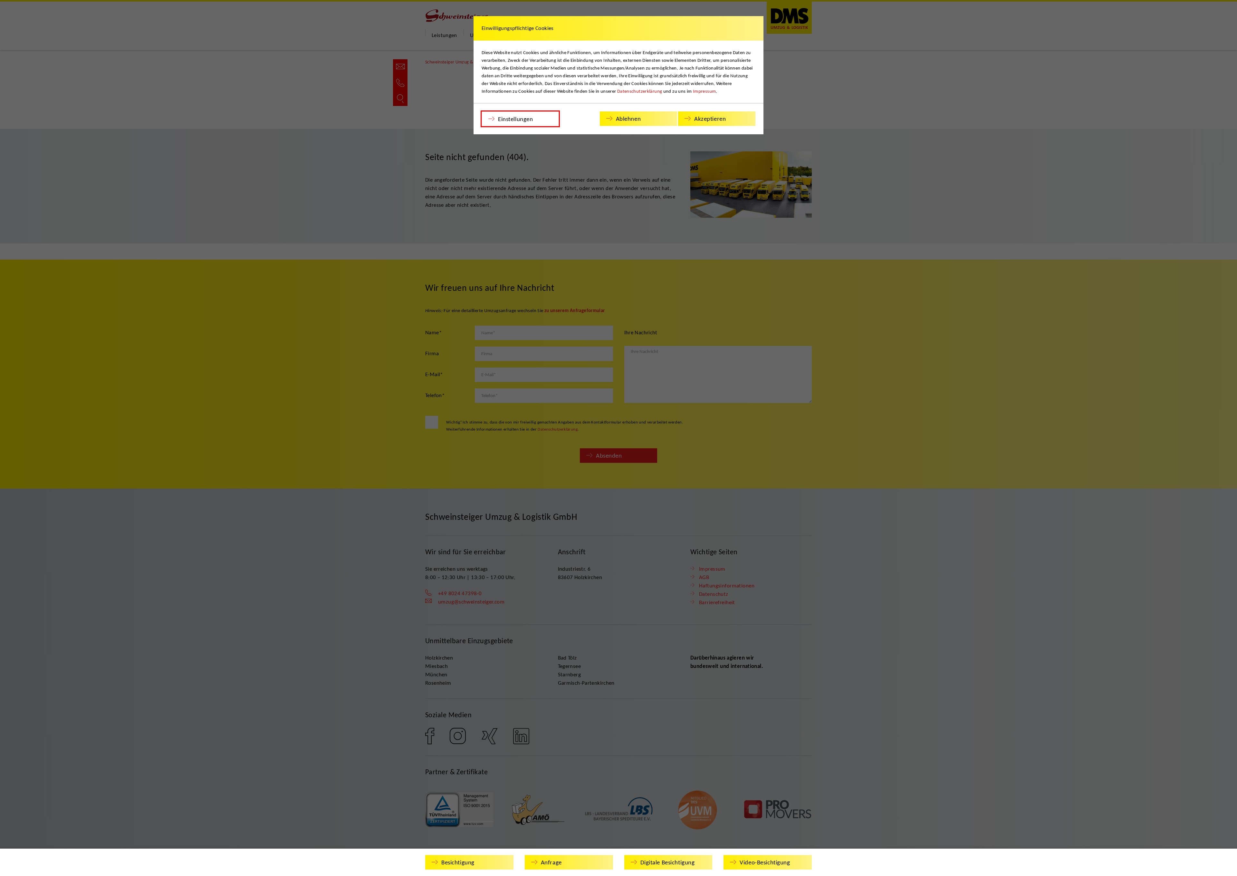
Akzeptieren (710, 118)
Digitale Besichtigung (667, 862)
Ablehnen (628, 118)
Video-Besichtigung (765, 862)
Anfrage (551, 862)
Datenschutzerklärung (639, 91)
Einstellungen (515, 119)
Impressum (704, 91)
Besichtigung (458, 862)
